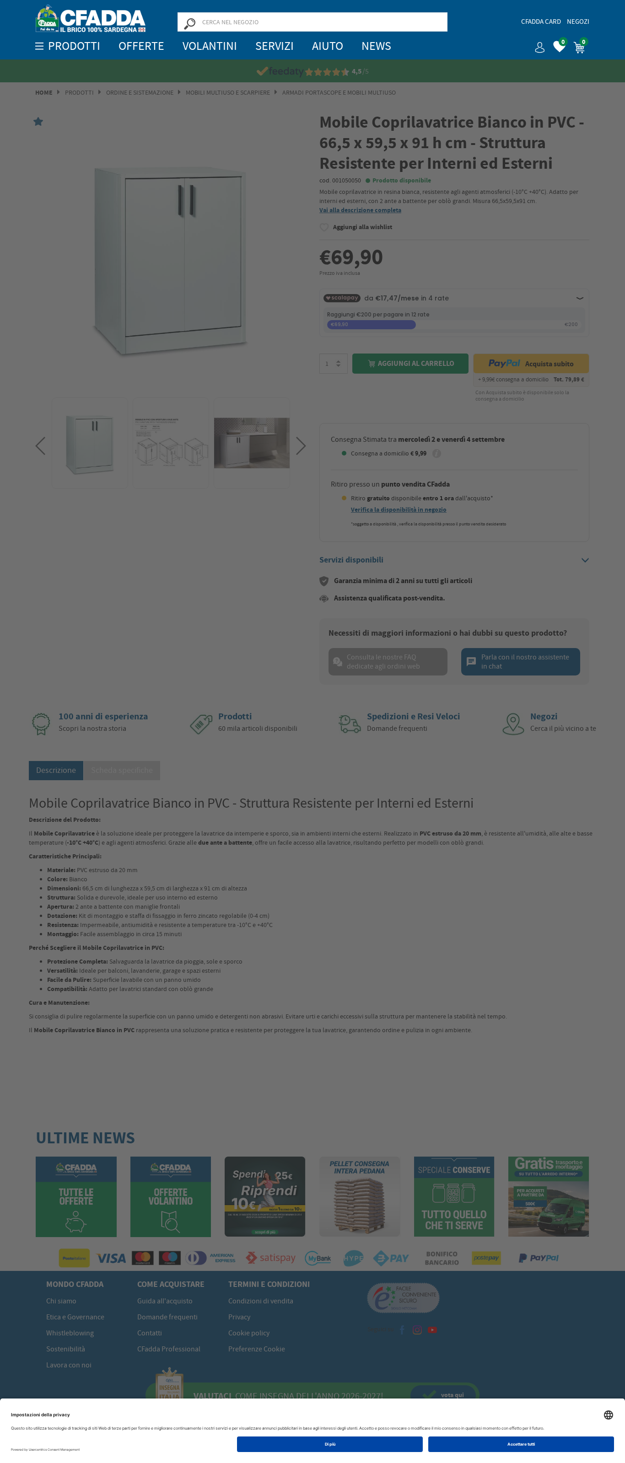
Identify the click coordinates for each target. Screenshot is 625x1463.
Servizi (274, 46)
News (376, 46)
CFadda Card (541, 21)
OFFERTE (141, 46)
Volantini (210, 46)
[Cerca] (189, 23)
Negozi (578, 21)
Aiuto (327, 46)
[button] (536, 44)
